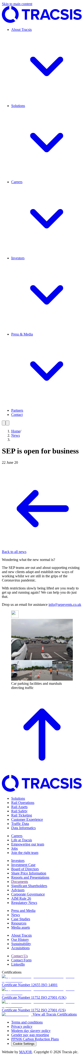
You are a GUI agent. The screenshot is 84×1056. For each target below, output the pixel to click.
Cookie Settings (24, 1043)
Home (15, 431)
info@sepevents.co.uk (65, 604)
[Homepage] (42, 22)
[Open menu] (4, 423)
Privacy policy (21, 1026)
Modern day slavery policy (31, 1031)
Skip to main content (17, 4)
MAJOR (25, 1052)
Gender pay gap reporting (30, 1035)
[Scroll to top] (42, 773)
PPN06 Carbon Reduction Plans (35, 1039)
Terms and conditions (27, 1022)
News (15, 435)
